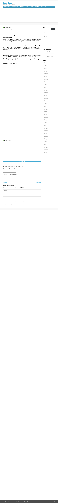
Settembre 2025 (46, 79)
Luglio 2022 (45, 139)
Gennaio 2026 (46, 73)
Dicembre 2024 (46, 93)
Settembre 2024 (46, 98)
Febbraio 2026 (46, 71)
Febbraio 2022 (46, 147)
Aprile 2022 (45, 144)
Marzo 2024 (45, 108)
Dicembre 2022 (46, 131)
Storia (42, 6)
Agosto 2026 (45, 62)
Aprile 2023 (45, 125)
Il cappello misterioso (47, 54)
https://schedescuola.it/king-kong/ (11, 174)
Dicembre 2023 (46, 112)
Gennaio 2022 (46, 149)
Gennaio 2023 (46, 130)
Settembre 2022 (46, 136)
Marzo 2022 (45, 146)
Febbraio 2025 (46, 90)
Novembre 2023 (46, 114)
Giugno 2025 (45, 84)
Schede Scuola (7, 3)
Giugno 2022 (45, 141)
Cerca (44, 27)
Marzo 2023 (45, 127)
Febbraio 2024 (46, 109)
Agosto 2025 (45, 81)
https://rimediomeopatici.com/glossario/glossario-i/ (14, 166)
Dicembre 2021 (46, 150)
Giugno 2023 (45, 122)
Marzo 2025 (45, 89)
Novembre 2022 (46, 133)
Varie (45, 6)
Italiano (27, 6)
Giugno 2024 (45, 103)
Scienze (31, 6)
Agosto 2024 (45, 100)
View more (30, 501)
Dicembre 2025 (46, 74)
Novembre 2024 (46, 95)
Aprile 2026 (45, 68)
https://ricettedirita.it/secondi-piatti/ (9, 172)
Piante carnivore (38, 182)
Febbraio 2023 (46, 128)
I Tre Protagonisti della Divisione (48, 56)
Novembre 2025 (46, 76)
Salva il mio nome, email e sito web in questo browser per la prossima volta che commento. (19, 201)
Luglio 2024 (45, 101)
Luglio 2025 (45, 82)
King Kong (5, 182)
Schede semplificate (7, 6)
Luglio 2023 (45, 120)
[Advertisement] (29, 15)
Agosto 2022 (45, 138)
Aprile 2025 (45, 87)
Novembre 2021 (46, 152)
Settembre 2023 (46, 117)
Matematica (37, 6)
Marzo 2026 (45, 70)
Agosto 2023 (45, 119)
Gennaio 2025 (46, 92)
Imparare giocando (15, 6)
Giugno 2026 (45, 65)
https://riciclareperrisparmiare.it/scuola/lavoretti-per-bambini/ (16, 168)
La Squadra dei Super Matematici (49, 53)
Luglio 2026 (45, 63)
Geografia (22, 6)
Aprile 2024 (45, 106)
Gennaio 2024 (46, 111)
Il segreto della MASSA (47, 51)
